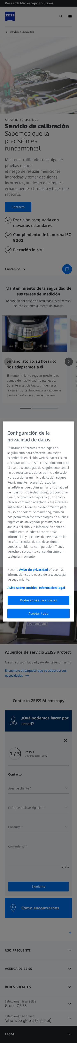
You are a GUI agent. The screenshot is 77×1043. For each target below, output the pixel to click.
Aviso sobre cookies (22, 588)
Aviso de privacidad (33, 570)
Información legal (52, 588)
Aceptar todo (39, 613)
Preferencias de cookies (38, 600)
